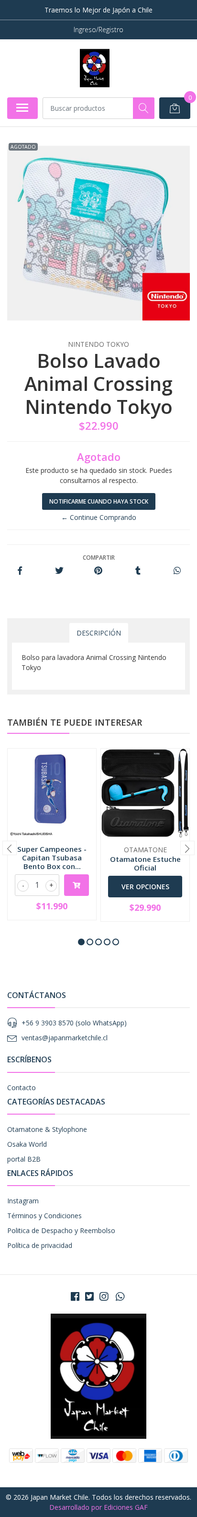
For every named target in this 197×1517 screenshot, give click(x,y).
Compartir (99, 557)
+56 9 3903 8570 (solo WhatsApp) (74, 1022)
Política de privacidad (39, 1245)
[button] (81, 942)
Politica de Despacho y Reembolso (61, 1230)
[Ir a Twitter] (89, 1296)
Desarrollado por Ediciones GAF (98, 1507)
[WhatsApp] (120, 1296)
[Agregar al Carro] (76, 885)
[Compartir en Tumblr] (138, 571)
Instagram (23, 1200)
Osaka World (27, 1144)
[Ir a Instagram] (103, 1296)
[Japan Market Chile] (94, 68)
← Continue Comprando (98, 517)
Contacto (21, 1087)
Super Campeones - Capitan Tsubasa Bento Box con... (52, 857)
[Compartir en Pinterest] (98, 571)
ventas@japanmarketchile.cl (65, 1037)
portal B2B (24, 1159)
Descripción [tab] (99, 632)
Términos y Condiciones (44, 1215)
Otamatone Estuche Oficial (145, 863)
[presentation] (9, 848)
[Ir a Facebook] (75, 1296)
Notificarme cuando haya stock (98, 501)
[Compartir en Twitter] (59, 571)
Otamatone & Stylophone (47, 1129)
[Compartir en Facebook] (20, 571)
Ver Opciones (145, 886)
